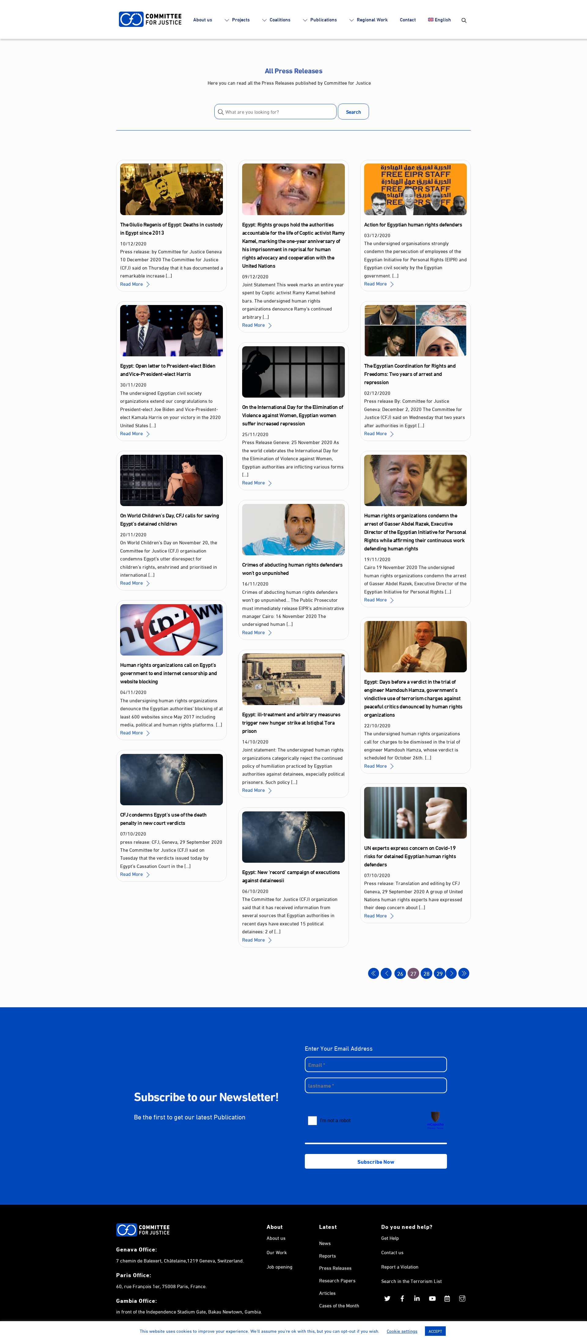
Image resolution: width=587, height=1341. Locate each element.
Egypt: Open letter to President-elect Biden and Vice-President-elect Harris (168, 369)
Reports (327, 1255)
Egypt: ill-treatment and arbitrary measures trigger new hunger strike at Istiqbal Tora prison (291, 722)
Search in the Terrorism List (411, 1280)
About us (202, 19)
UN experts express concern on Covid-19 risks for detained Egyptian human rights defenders (410, 855)
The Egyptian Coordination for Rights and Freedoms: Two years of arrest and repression (410, 373)
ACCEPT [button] (435, 1331)
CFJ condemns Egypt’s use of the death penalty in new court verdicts (163, 818)
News (325, 1242)
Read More (131, 283)
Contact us (392, 1251)
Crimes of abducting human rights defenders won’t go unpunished (292, 568)
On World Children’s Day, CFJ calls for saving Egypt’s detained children (169, 519)
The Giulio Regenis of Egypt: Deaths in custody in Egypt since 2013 (171, 228)
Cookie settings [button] (402, 1330)
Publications (323, 19)
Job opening (279, 1266)
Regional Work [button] (372, 19)
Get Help (390, 1237)
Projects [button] (240, 19)
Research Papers (337, 1280)
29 (440, 973)
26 (400, 973)
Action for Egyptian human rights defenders (413, 224)
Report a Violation (400, 1266)
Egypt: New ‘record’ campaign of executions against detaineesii (291, 875)
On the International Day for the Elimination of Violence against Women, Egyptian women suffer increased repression (292, 414)
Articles (327, 1292)
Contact (408, 19)
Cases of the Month (339, 1305)
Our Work (277, 1251)
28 (426, 973)
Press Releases (335, 1267)
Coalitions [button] (279, 19)
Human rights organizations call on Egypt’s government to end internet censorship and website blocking (168, 672)
